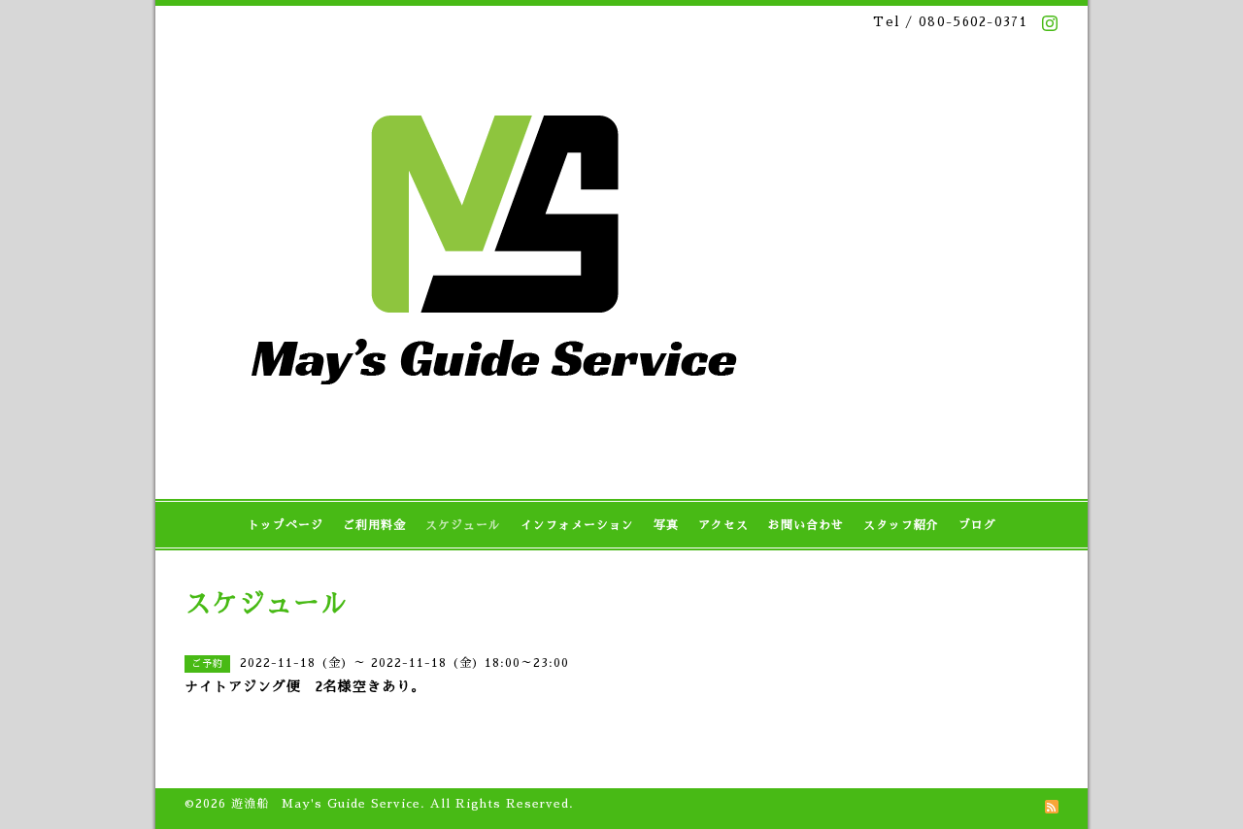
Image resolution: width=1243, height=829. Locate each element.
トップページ (285, 525)
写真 (666, 525)
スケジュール (463, 525)
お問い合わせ (806, 525)
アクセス (723, 525)
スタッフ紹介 (901, 525)
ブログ (977, 525)
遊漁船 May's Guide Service (325, 804)
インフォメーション (577, 525)
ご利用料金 (374, 525)
